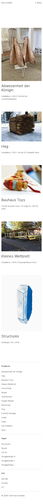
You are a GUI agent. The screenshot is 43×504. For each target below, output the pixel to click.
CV (2, 487)
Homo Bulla (6, 388)
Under (4, 417)
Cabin (3, 422)
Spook (4, 448)
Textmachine (6, 397)
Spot (3, 430)
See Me (4, 479)
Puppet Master (7, 401)
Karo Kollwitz (6, 3)
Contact (4, 483)
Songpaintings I (7, 465)
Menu (39, 3)
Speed (4, 392)
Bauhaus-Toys (7, 380)
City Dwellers (7, 426)
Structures (5, 444)
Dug (3, 409)
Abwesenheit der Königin (11, 372)
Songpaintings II (8, 461)
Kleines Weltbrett (8, 384)
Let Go (4, 452)
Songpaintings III (8, 456)
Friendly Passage (8, 413)
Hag (3, 376)
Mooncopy (6, 405)
